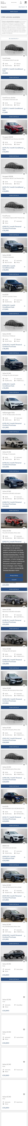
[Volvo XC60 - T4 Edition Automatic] (14, 251)
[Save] (24, 61)
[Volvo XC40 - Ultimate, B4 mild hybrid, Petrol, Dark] (14, 684)
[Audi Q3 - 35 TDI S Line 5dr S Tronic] (14, 290)
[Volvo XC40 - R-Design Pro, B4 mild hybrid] (14, 369)
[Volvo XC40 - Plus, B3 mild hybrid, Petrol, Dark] (14, 527)
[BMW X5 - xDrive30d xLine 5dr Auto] (14, 842)
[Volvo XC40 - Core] (14, 960)
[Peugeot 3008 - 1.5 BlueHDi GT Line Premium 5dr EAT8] (14, 133)
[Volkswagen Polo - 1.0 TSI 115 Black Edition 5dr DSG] (14, 409)
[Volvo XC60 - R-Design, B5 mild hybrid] (14, 645)
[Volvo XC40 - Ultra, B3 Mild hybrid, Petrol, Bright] (14, 881)
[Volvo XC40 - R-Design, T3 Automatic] (14, 448)
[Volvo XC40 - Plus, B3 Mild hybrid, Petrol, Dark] (14, 920)
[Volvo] (14, 2)
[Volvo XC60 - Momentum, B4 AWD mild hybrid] (14, 487)
